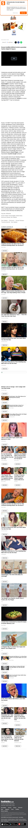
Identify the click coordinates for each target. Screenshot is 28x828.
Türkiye (19, 98)
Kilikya (3, 85)
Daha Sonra (15, 12)
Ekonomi (20, 807)
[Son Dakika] (14, 801)
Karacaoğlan (4, 83)
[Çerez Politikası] (4, 820)
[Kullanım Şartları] (4, 819)
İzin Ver (23, 13)
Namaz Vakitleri (4, 811)
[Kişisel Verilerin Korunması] (13, 820)
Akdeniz (13, 165)
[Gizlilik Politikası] (11, 819)
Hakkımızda (3, 805)
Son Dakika (3, 807)
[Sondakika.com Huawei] (22, 824)
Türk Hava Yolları (6, 189)
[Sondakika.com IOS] (5, 824)
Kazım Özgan (14, 152)
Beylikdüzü (4, 196)
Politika (17, 809)
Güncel (9, 807)
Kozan (22, 74)
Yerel (12, 809)
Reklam (7, 805)
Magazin (7, 809)
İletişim (10, 805)
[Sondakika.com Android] (13, 824)
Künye (13, 805)
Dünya (14, 807)
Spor (2, 809)
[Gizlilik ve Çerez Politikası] (21, 819)
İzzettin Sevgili (12, 153)
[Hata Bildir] (6, 821)
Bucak (23, 92)
